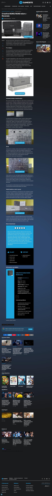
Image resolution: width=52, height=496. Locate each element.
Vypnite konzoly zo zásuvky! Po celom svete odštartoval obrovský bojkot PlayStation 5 (46, 26)
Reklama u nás (16, 485)
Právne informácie (5, 485)
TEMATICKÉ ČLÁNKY (37, 6)
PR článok (3, 346)
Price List (15, 492)
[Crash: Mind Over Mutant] (5, 380)
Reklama (16, 483)
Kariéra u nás (4, 490)
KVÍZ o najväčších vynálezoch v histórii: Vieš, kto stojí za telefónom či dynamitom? (28, 422)
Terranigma (20, 386)
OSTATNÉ (43, 6)
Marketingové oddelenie (30, 490)
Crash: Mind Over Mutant (4, 387)
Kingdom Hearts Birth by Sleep (30, 387)
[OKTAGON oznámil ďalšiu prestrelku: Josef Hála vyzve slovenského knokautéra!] (17, 395)
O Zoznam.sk (5, 483)
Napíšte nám (4, 492)
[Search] (50, 6)
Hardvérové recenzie (6, 11)
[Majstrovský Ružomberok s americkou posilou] (6, 434)
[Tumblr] (3, 54)
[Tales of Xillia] (13, 380)
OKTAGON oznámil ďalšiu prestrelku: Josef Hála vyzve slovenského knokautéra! (16, 402)
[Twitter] (3, 46)
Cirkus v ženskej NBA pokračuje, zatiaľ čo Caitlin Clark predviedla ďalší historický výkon (28, 442)
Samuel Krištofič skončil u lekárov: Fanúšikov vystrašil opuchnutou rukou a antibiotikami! (6, 402)
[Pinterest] (3, 48)
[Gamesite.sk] (26, 2)
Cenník (15, 490)
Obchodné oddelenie (29, 487)
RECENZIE (27, 6)
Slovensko (4, 438)
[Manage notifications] (1, 494)
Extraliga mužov (16, 438)
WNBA (25, 438)
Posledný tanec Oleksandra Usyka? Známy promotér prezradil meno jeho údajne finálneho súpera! (28, 403)
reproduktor (11, 324)
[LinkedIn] (3, 51)
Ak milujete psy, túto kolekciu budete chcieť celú (17, 421)
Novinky (3, 398)
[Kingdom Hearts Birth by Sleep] (30, 380)
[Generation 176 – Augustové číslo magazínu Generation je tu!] (43, 48)
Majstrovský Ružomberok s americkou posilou (5, 441)
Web (17, 296)
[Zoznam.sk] (47, 486)
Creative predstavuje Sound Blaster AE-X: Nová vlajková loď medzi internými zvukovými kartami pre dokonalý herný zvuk (17, 351)
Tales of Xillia (12, 386)
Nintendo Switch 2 (27, 346)
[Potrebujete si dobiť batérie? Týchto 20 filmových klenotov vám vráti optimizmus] (39, 16)
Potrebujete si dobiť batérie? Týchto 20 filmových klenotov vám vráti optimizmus (46, 17)
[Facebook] (3, 43)
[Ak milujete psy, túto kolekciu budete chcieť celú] (17, 415)
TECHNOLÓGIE (14, 6)
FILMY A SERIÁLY (21, 6)
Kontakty (28, 483)
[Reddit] (3, 59)
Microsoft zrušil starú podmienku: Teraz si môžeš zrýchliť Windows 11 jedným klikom (46, 35)
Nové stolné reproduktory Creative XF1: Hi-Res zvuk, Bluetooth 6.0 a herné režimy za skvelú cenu (6, 350)
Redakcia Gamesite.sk (7, 18)
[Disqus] (17, 460)
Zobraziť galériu (28, 36)
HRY (31, 6)
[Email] (3, 56)
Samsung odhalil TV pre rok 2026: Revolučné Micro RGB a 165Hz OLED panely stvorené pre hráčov (6, 367)
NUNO (7, 324)
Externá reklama (16, 487)
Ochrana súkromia (5, 487)
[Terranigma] (21, 380)
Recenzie (12, 11)
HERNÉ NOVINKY (7, 6)
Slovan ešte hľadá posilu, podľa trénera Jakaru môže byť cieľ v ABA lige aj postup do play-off (17, 442)
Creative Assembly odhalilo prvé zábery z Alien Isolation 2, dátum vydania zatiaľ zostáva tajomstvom (28, 350)
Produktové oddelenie (29, 485)
